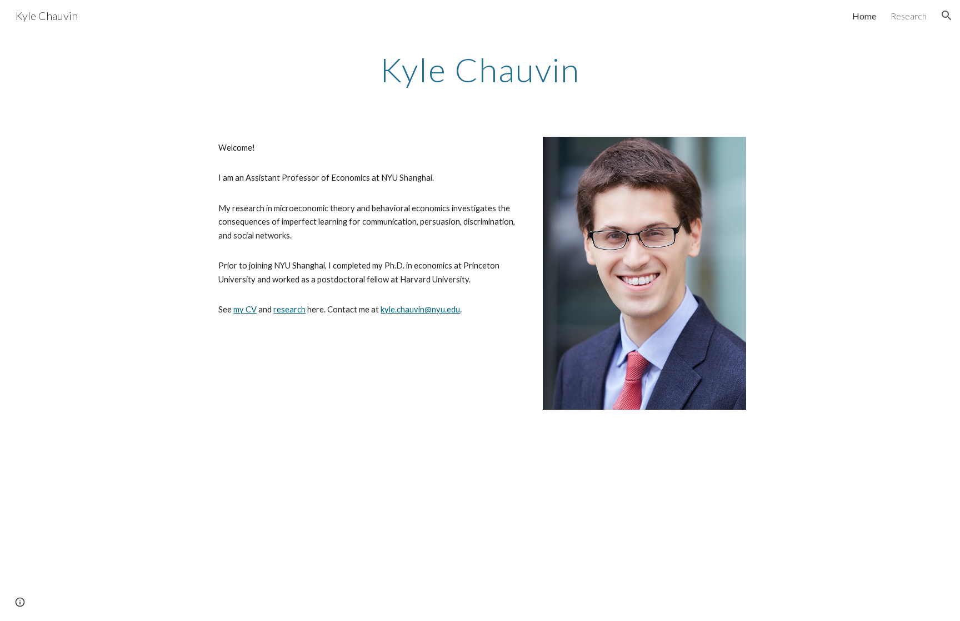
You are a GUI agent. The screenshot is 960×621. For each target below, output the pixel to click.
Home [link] (864, 16)
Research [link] (909, 16)
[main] (480, 69)
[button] (946, 15)
